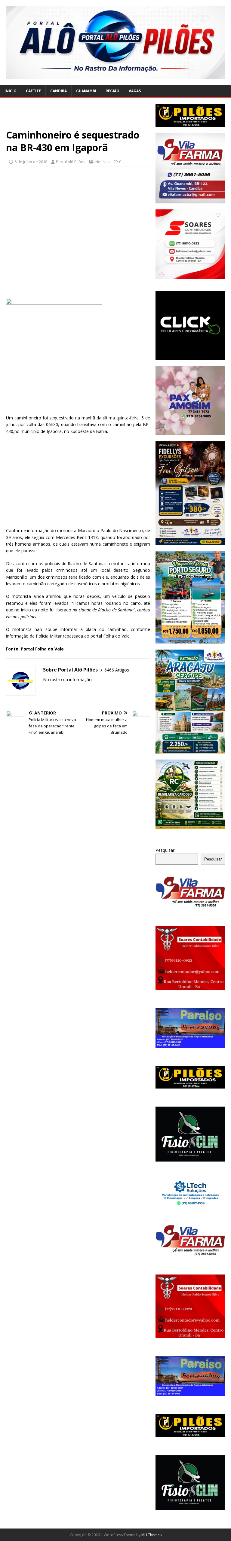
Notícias (102, 161)
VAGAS (135, 90)
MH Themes (151, 1534)
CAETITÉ (33, 90)
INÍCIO (11, 90)
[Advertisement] (78, 116)
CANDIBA (58, 90)
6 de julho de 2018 (30, 161)
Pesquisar (165, 850)
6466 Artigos (116, 670)
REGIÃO (112, 90)
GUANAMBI (86, 90)
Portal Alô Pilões (70, 161)
